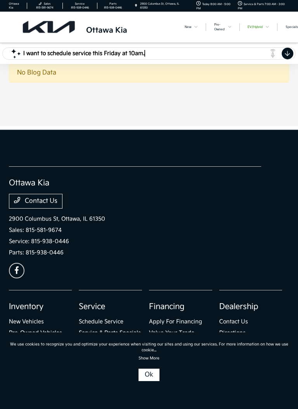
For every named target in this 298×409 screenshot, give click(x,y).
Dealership (238, 306)
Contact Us (40, 201)
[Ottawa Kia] (92, 27)
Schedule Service (101, 321)
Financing (166, 306)
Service (92, 306)
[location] (136, 5)
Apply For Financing (175, 321)
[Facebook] (16, 270)
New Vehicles (26, 321)
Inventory (26, 306)
